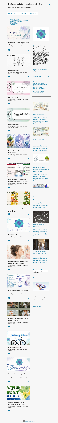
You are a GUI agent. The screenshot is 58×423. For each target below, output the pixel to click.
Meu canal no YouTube (38, 87)
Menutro (35, 85)
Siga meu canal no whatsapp (16, 21)
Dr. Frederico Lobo (14, 23)
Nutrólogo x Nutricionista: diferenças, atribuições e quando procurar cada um (41, 169)
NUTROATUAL (33, 13)
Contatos (23, 13)
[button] (28, 50)
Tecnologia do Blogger (30, 421)
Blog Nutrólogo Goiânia (38, 91)
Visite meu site (13, 22)
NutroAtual (12, 24)
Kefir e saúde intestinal (38, 114)
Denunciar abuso (37, 306)
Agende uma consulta (14, 19)
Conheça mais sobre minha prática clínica (19, 20)
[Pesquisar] (50, 5)
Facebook (35, 90)
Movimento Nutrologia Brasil (40, 84)
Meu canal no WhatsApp (39, 88)
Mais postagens (18, 417)
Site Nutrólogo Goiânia (38, 83)
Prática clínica (12, 13)
